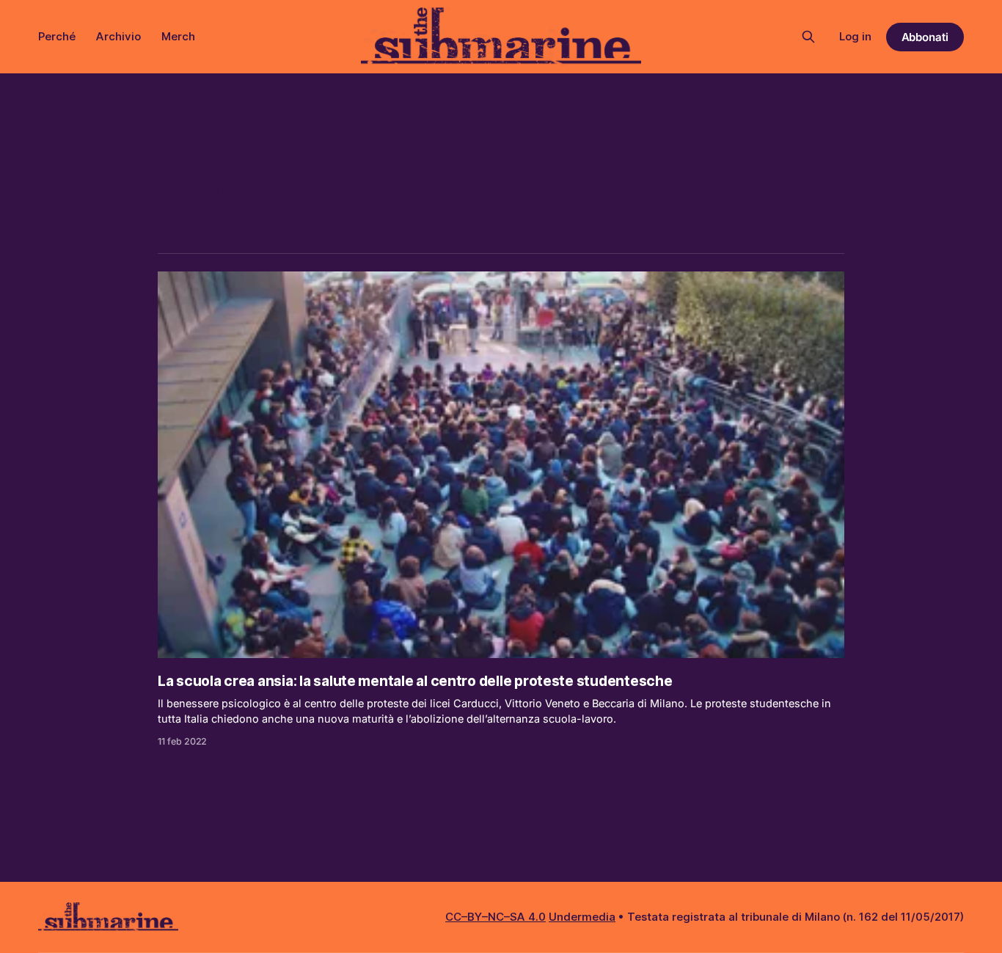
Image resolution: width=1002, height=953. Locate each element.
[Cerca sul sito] (808, 36)
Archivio (118, 36)
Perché (57, 36)
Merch (178, 36)
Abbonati (925, 37)
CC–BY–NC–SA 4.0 (495, 917)
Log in (855, 36)
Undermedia (582, 917)
